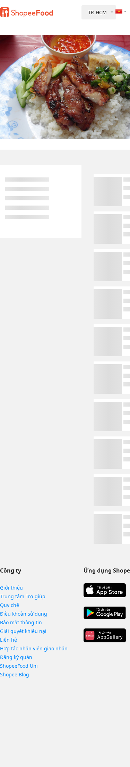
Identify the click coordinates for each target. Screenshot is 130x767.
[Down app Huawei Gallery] (105, 635)
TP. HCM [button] (97, 12)
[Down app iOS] (105, 590)
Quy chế (9, 605)
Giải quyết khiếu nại (23, 631)
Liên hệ (8, 639)
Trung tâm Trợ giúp (22, 596)
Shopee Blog (14, 674)
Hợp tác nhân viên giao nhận (34, 648)
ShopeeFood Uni (19, 665)
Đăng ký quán (16, 657)
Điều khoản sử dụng (23, 613)
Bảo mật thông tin (21, 622)
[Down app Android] (105, 613)
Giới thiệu (11, 587)
